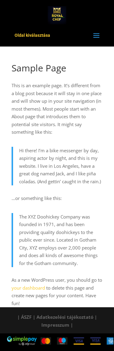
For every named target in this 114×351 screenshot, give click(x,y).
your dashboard (28, 288)
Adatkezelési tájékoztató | (66, 317)
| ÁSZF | (26, 317)
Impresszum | (57, 325)
